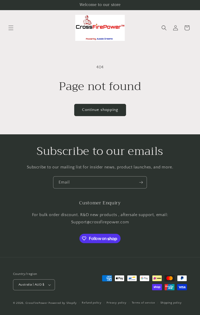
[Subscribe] (141, 182)
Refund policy (91, 302)
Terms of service (143, 302)
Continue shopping (100, 110)
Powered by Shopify (62, 303)
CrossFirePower (37, 303)
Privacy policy (117, 302)
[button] (11, 28)
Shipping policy (171, 302)
